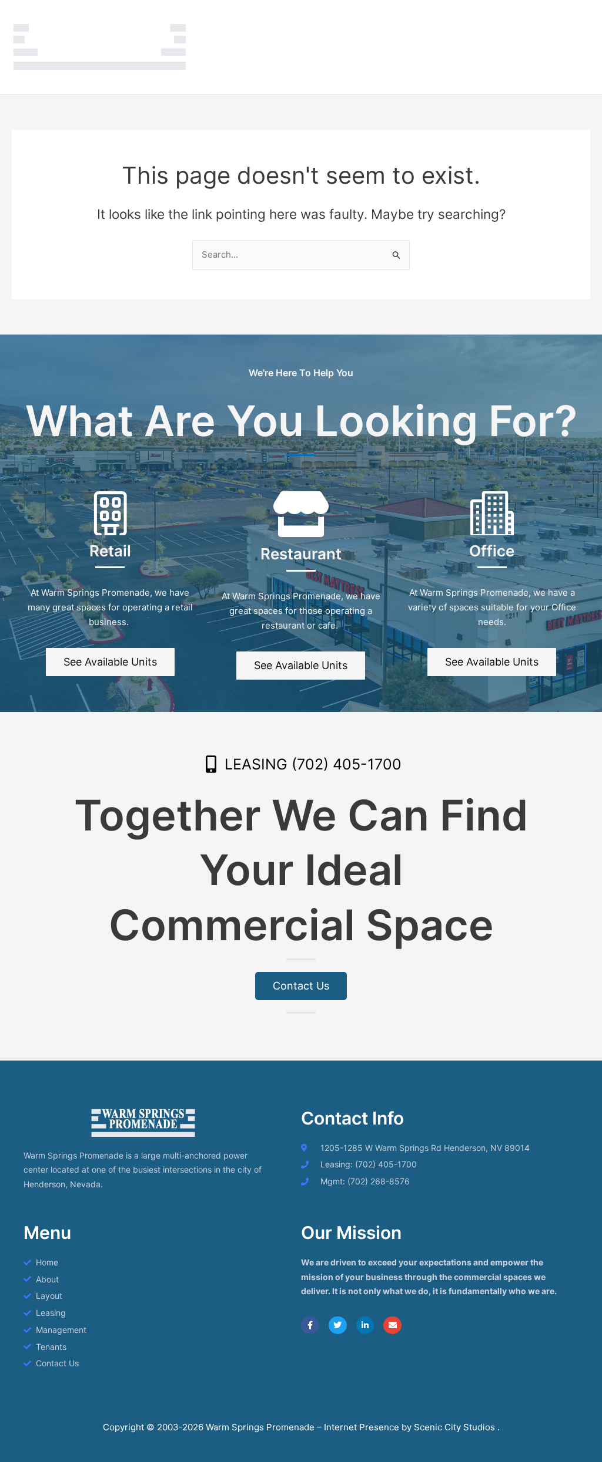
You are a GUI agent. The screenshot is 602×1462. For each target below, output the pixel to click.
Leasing (363, 23)
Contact (536, 23)
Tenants (486, 23)
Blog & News (244, 70)
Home (230, 23)
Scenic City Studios (455, 1427)
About (272, 23)
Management (424, 23)
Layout (316, 23)
